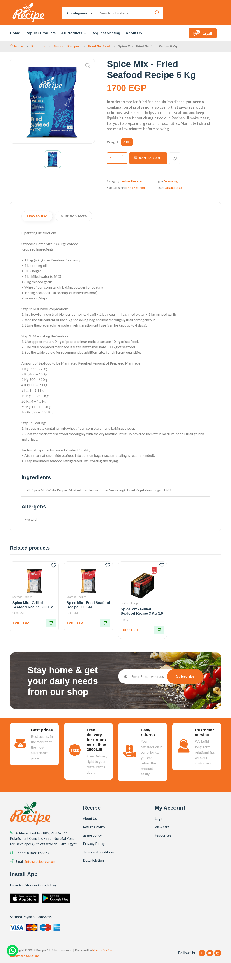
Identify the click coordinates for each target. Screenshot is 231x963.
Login (159, 818)
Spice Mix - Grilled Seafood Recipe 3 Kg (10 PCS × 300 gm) (142, 613)
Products (38, 46)
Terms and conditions (99, 852)
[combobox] (79, 13)
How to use (37, 216)
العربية (207, 33)
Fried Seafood (99, 46)
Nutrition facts (74, 216)
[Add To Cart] (51, 623)
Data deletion (93, 860)
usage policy (92, 835)
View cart (162, 827)
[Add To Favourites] (174, 158)
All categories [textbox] (77, 13)
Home (15, 33)
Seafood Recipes (67, 46)
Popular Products (40, 33)
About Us (134, 33)
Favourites (163, 835)
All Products (72, 33)
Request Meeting (105, 33)
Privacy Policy (94, 844)
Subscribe (185, 676)
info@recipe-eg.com (40, 861)
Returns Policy (94, 827)
